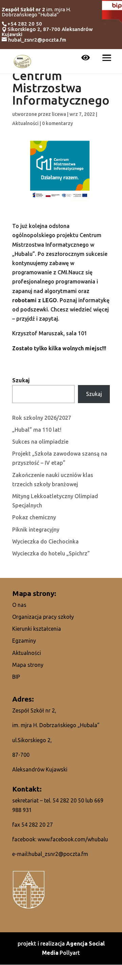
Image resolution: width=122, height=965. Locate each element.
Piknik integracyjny (35, 529)
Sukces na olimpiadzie (40, 442)
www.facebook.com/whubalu (73, 839)
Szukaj (21, 380)
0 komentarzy (57, 123)
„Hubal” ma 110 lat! (36, 430)
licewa (59, 114)
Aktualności (25, 123)
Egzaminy (24, 641)
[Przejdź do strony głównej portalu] (22, 61)
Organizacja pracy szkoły (43, 617)
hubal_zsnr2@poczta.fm (58, 854)
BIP (16, 677)
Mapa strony (27, 665)
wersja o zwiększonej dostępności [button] (85, 58)
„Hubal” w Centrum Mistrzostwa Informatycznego (60, 82)
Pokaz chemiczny (34, 517)
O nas (19, 605)
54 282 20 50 (68, 800)
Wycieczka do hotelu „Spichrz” (51, 553)
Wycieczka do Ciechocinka (45, 541)
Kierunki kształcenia (36, 629)
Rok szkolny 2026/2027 (41, 418)
